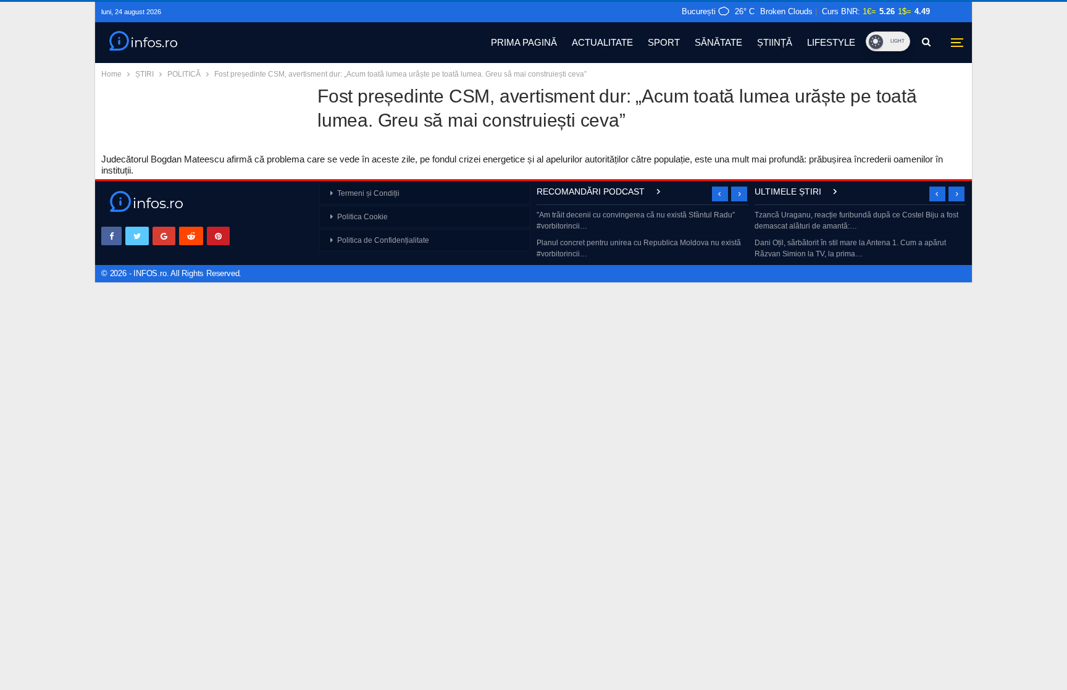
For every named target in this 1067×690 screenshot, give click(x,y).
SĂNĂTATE (718, 42)
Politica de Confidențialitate (383, 240)
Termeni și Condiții (368, 193)
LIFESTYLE (831, 42)
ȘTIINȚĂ (774, 42)
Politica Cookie (362, 216)
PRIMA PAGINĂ (524, 42)
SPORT (664, 42)
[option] (642, 235)
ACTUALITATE (602, 42)
